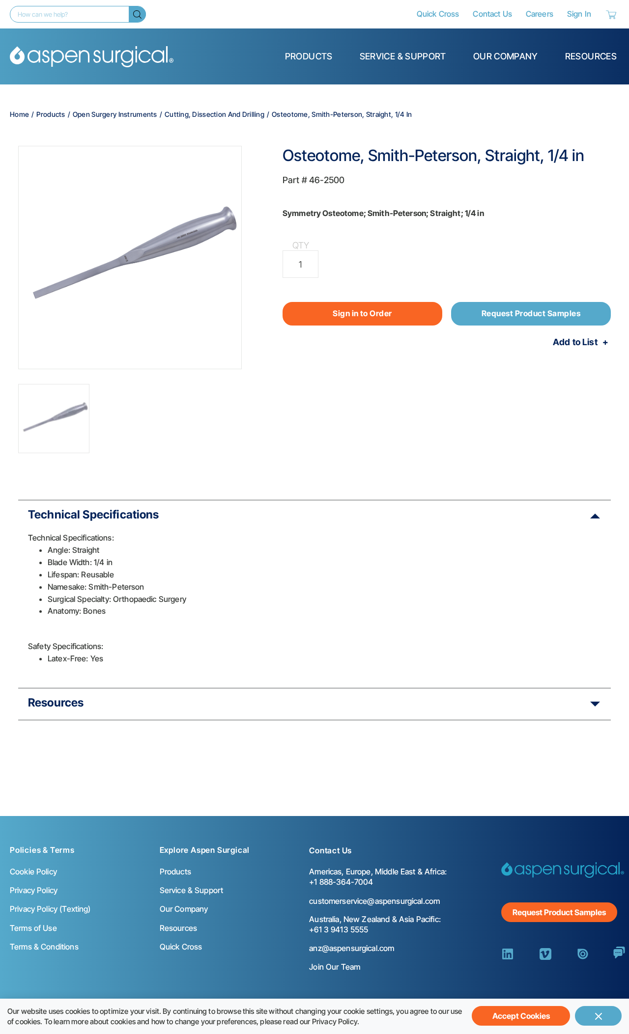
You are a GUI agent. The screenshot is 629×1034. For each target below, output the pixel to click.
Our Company (505, 56)
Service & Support (403, 56)
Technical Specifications (93, 514)
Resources (591, 56)
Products (309, 56)
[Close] (598, 1016)
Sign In (579, 14)
